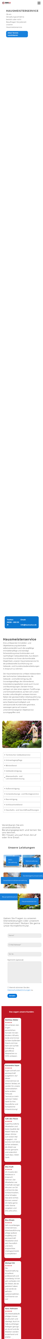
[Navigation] (39, 3)
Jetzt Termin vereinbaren (13, 34)
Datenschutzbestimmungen (19, 990)
